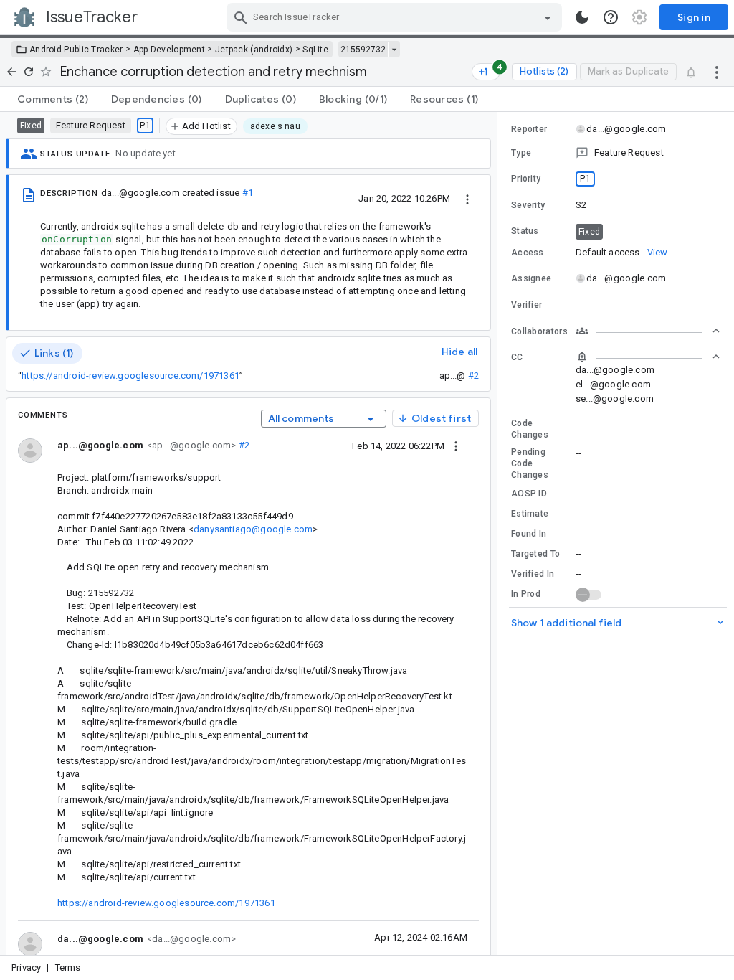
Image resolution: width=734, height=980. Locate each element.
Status (525, 231)
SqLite (315, 49)
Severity (528, 205)
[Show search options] (547, 17)
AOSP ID (529, 494)
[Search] (240, 17)
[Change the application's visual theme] (582, 17)
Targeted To (535, 554)
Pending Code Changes (529, 463)
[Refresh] (28, 71)
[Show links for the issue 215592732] (394, 49)
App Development (169, 49)
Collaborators (539, 331)
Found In (528, 534)
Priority (525, 179)
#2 (473, 375)
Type (521, 153)
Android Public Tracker (76, 49)
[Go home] (11, 71)
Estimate (529, 514)
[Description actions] (467, 198)
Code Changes (529, 429)
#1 (247, 192)
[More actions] (716, 71)
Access (527, 253)
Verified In (532, 574)
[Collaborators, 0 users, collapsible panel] (648, 330)
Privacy (26, 967)
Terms (68, 967)
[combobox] (396, 17)
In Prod (525, 594)
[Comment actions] (455, 445)
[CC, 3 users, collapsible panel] (648, 356)
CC (517, 357)
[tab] (53, 99)
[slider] (499, 533)
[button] (615, 153)
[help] (610, 17)
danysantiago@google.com (253, 529)
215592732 (363, 49)
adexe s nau (275, 126)
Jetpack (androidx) (253, 49)
